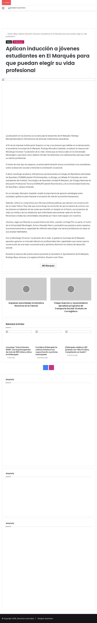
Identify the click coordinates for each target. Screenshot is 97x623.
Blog (15, 34)
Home (9, 34)
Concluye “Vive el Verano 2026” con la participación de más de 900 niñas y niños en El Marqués (19, 351)
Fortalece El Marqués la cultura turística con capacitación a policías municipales (46, 351)
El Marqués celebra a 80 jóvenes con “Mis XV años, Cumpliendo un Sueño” (77, 349)
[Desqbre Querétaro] (17, 8)
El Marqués (18, 42)
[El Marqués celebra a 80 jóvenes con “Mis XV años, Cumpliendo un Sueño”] (78, 337)
